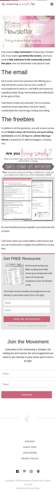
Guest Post (30, 447)
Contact (30, 441)
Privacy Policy (30, 458)
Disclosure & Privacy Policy (28, 488)
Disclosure (30, 453)
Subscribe (26, 394)
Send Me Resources (26, 319)
